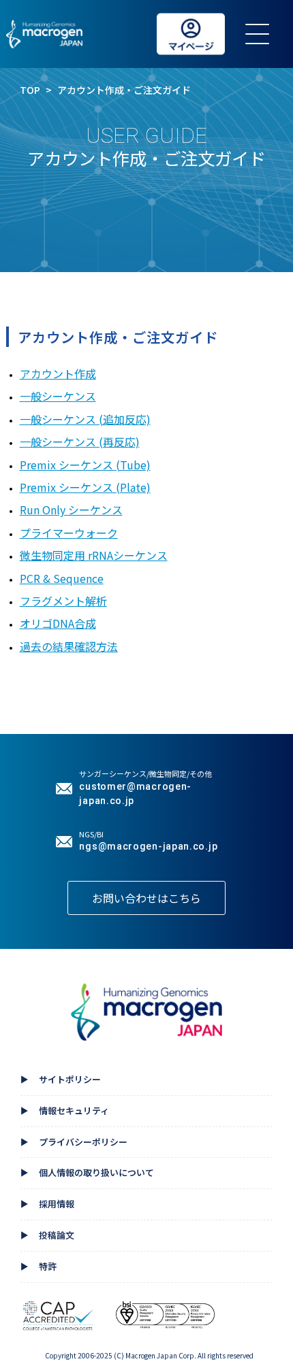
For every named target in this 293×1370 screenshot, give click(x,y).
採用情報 (47, 1204)
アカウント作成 (58, 373)
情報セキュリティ (64, 1111)
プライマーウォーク (69, 532)
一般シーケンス (58, 396)
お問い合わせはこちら (146, 898)
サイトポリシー (60, 1080)
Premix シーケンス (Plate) (85, 487)
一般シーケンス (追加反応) (85, 419)
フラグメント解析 (63, 600)
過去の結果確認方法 (69, 646)
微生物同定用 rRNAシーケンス (94, 555)
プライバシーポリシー (73, 1142)
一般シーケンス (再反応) (80, 441)
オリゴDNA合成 (58, 623)
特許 (38, 1267)
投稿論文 (47, 1236)
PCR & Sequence (62, 578)
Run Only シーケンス (71, 509)
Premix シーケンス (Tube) (85, 464)
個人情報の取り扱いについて (87, 1173)
